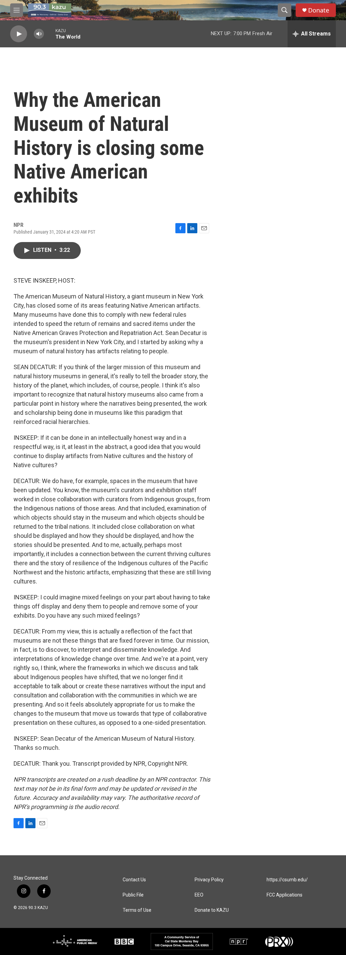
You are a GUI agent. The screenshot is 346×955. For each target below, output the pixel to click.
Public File (133, 895)
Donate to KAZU (212, 910)
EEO (199, 895)
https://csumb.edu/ (287, 879)
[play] (18, 34)
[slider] (50, 33)
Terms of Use (137, 910)
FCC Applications (284, 895)
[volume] (39, 34)
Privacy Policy (209, 879)
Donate (318, 10)
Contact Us (134, 879)
